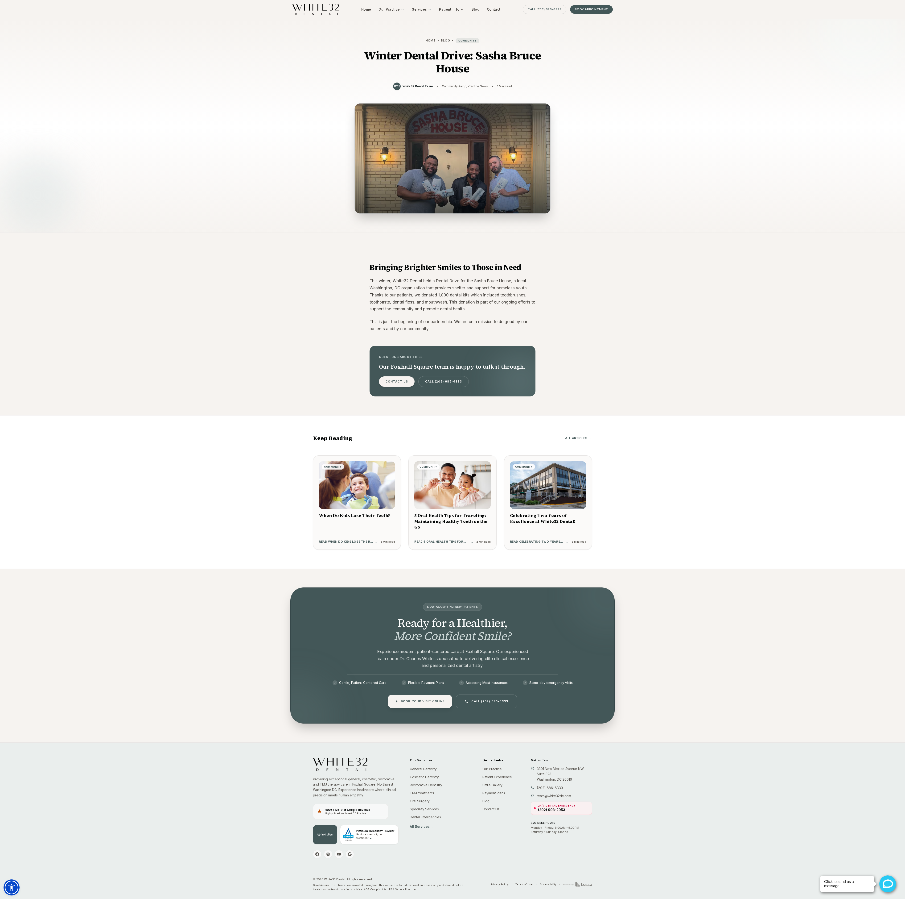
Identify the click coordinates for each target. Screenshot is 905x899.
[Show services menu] (429, 9)
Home (366, 9)
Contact (493, 9)
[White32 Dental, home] (315, 9)
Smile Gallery (492, 785)
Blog (475, 9)
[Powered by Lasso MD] (577, 884)
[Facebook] (317, 854)
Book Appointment (591, 9)
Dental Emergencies (425, 817)
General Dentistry (423, 769)
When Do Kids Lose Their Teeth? (354, 515)
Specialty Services (424, 809)
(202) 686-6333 (550, 788)
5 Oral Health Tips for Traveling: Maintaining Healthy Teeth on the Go (450, 521)
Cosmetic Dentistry (424, 777)
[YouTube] (339, 854)
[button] (11, 887)
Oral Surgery (420, 801)
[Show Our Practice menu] (402, 9)
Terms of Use (524, 884)
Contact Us (397, 381)
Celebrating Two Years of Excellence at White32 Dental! (543, 518)
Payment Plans (493, 793)
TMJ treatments (422, 793)
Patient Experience (497, 777)
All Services (422, 826)
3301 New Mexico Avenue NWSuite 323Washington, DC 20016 (560, 774)
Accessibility (547, 884)
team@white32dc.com (554, 796)
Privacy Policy (500, 884)
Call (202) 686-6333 (544, 9)
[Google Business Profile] (350, 854)
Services (419, 9)
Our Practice (389, 9)
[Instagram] (328, 854)
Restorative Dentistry (426, 785)
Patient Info (449, 9)
